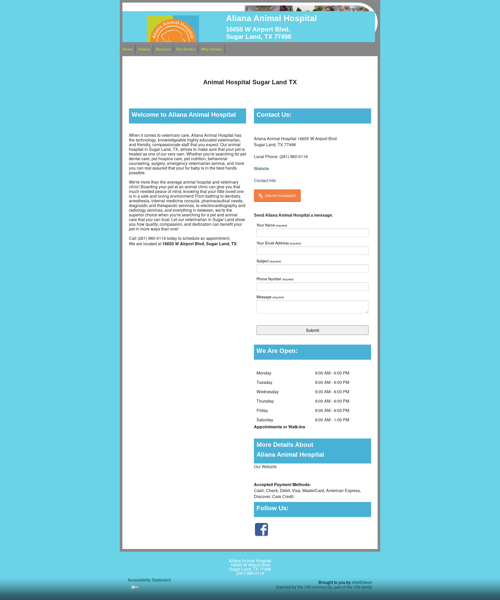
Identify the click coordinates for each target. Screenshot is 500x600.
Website (261, 168)
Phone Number (275, 278)
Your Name (272, 225)
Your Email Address (279, 243)
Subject (269, 261)
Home (127, 49)
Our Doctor (186, 49)
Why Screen (211, 49)
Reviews (163, 49)
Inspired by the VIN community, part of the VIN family (324, 587)
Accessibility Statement (149, 580)
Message (270, 296)
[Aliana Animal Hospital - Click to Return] (173, 41)
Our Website (265, 466)
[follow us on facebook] (261, 529)
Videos (144, 49)
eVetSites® (362, 582)
